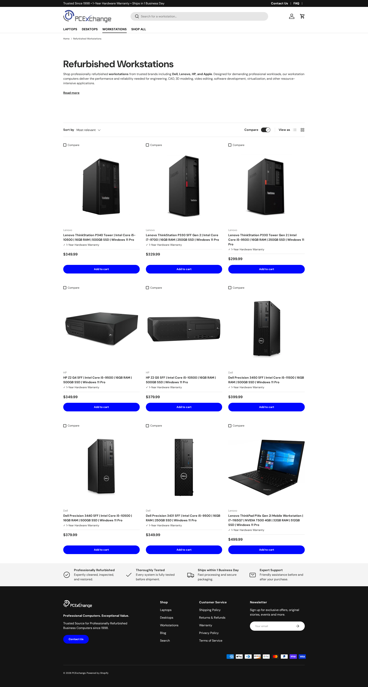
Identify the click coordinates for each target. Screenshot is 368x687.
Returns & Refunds (212, 618)
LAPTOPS (70, 29)
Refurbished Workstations (87, 38)
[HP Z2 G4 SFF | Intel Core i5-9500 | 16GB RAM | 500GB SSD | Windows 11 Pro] (101, 329)
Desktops (166, 618)
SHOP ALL (138, 29)
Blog (163, 633)
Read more (71, 93)
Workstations (169, 625)
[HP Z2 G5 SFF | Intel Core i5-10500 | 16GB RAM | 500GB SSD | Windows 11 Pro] (184, 329)
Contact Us (279, 3)
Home (66, 38)
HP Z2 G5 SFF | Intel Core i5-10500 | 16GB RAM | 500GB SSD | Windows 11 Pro (181, 380)
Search (165, 641)
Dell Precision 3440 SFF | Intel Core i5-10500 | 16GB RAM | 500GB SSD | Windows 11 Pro (97, 518)
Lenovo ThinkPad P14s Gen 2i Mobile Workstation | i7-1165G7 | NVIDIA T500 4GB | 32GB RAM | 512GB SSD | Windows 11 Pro (265, 520)
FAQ (296, 3)
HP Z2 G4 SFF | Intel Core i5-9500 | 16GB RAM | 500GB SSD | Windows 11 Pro (97, 380)
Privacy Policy (209, 633)
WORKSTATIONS (114, 29)
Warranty (205, 625)
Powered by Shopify (97, 673)
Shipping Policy (210, 610)
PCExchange (79, 673)
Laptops (166, 610)
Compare (251, 130)
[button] (302, 16)
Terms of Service (210, 641)
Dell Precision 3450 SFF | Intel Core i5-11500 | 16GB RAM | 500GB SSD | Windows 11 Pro (266, 380)
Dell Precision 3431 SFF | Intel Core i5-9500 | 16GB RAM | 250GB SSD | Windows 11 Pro (183, 518)
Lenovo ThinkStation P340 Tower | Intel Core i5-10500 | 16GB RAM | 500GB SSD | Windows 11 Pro (99, 237)
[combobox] (199, 16)
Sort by (68, 130)
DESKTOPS (90, 29)
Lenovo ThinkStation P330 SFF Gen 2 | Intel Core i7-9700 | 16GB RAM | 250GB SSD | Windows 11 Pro (182, 237)
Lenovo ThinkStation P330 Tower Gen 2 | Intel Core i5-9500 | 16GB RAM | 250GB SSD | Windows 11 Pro (266, 239)
